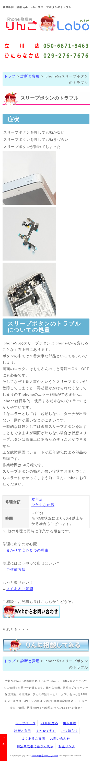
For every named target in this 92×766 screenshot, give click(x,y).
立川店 (37, 499)
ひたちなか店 (42, 505)
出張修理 (69, 723)
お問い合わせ (60, 738)
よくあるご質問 (19, 589)
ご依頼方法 (16, 570)
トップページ (26, 723)
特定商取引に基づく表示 (35, 746)
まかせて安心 (46, 730)
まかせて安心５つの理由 (27, 550)
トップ (10, 76)
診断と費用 (30, 76)
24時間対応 (49, 723)
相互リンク (67, 746)
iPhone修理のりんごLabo (45, 755)
